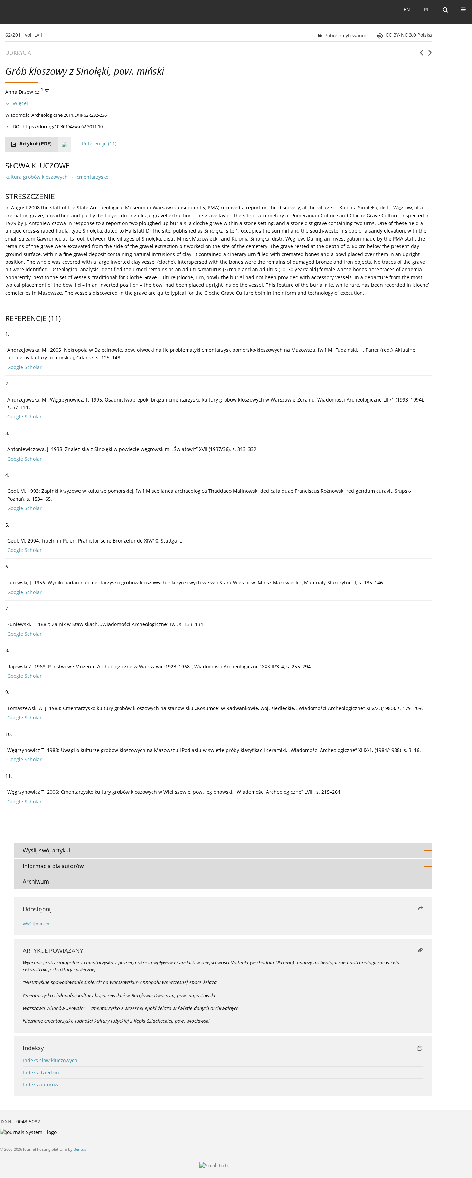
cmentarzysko (92, 176)
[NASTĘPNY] (430, 55)
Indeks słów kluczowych (50, 1060)
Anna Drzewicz (22, 91)
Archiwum (36, 881)
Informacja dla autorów (53, 866)
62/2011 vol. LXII (23, 34)
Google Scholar (24, 367)
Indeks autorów (40, 1084)
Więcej (20, 103)
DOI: (58, 126)
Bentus (80, 1149)
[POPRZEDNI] (421, 55)
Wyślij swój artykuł (46, 850)
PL (426, 9)
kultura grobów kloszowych (36, 176)
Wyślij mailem (37, 924)
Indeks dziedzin (41, 1072)
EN (407, 9)
